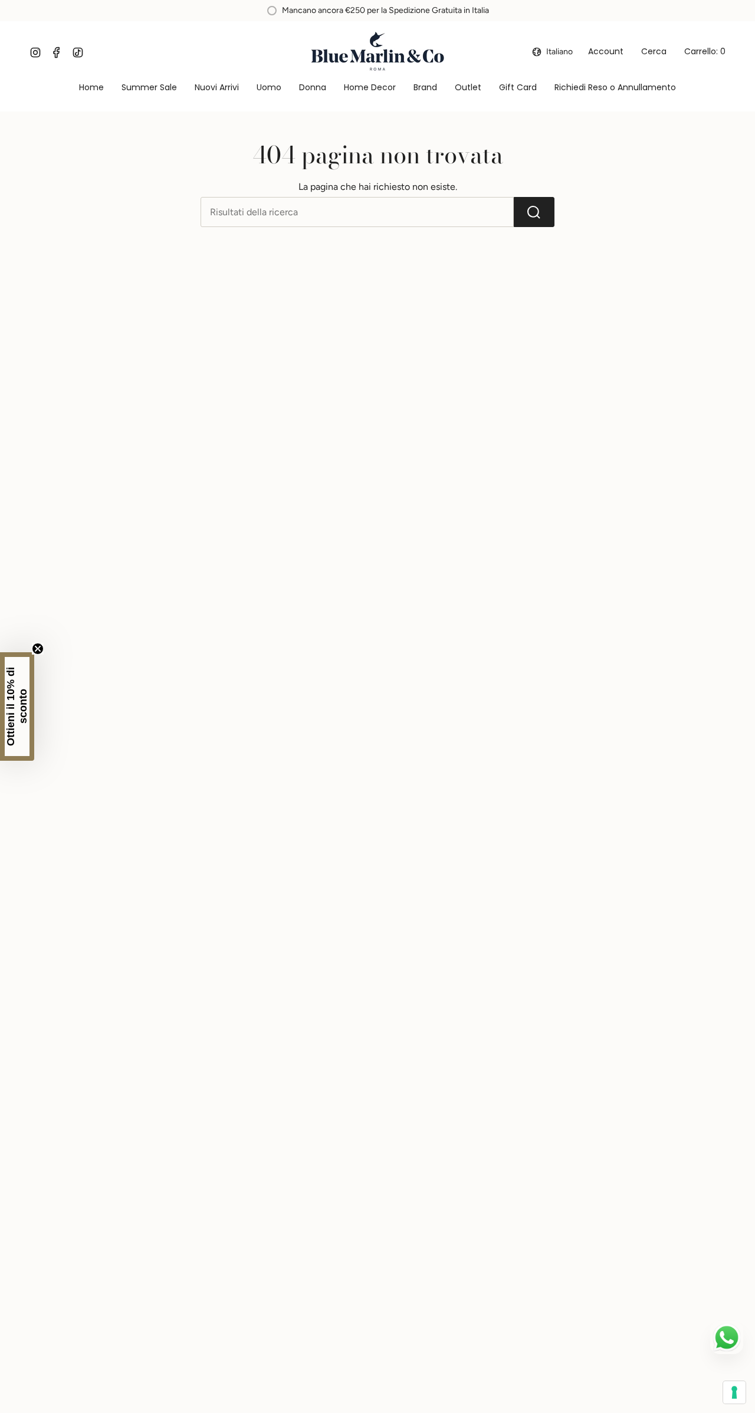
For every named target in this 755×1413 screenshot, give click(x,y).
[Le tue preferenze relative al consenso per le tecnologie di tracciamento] (734, 1392)
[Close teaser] (38, 649)
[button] (269, 88)
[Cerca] (534, 212)
